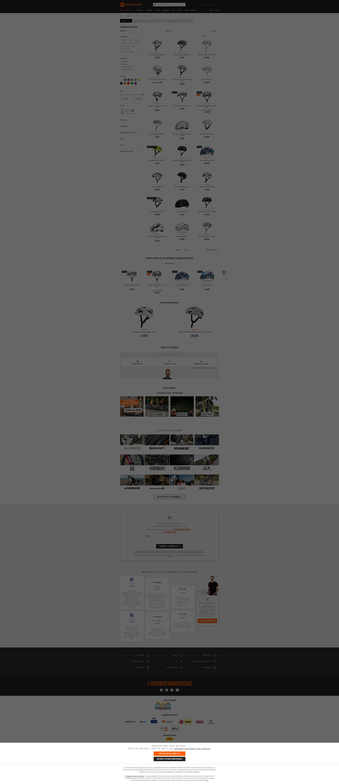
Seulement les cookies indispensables (169, 759)
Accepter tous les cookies (168, 753)
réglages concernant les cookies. (192, 748)
